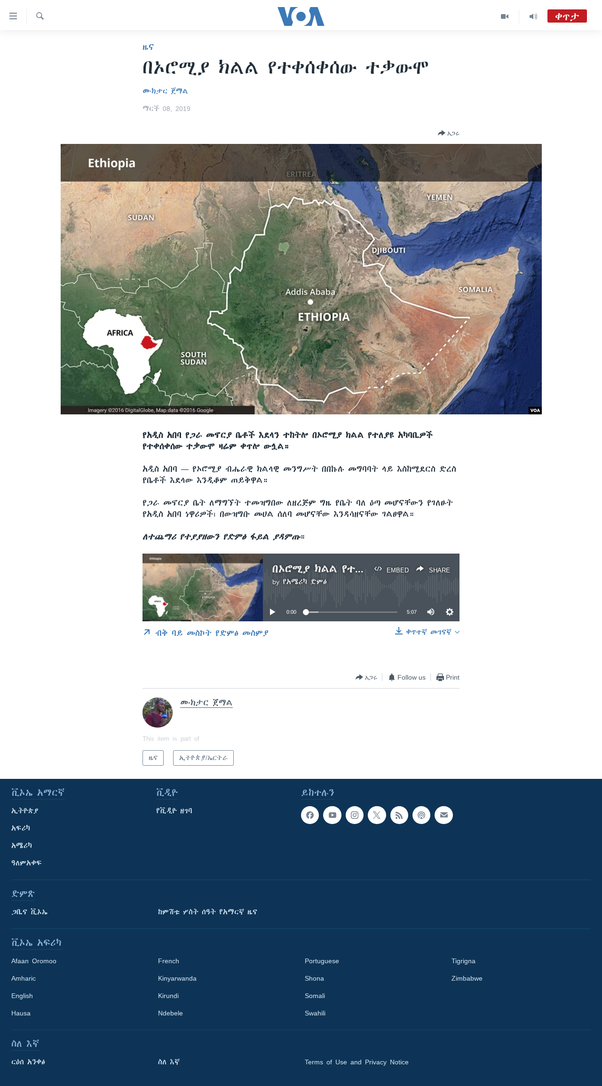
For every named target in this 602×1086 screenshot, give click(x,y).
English (22, 995)
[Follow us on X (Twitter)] (377, 815)
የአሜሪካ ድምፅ (305, 582)
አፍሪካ (20, 828)
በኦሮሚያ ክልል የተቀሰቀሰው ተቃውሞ (352, 569)
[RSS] (399, 815)
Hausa (21, 1013)
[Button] (448, 133)
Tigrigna (463, 961)
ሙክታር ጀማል (165, 91)
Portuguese (322, 961)
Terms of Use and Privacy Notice (357, 1062)
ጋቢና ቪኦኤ (29, 912)
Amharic (23, 978)
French (168, 961)
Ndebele (170, 1013)
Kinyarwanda (177, 978)
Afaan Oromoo (33, 961)
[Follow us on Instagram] (355, 815)
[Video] (505, 16)
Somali (315, 995)
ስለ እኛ (169, 1062)
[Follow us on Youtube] (332, 815)
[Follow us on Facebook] (310, 815)
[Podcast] (421, 815)
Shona (314, 978)
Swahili (315, 1013)
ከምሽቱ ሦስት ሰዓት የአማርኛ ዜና (207, 912)
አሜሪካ (21, 845)
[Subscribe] (443, 815)
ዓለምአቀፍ (26, 863)
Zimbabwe (467, 978)
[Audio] (533, 16)
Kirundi (168, 995)
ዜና (148, 47)
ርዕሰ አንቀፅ (28, 1062)
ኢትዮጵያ (25, 811)
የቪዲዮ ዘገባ (174, 811)
